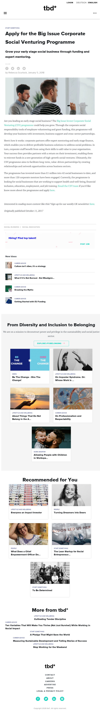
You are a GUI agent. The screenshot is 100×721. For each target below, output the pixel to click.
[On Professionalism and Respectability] (72, 399)
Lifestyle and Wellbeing (24, 275)
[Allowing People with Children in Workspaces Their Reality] (51, 437)
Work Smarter (39, 452)
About (50, 678)
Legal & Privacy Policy (50, 691)
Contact (50, 675)
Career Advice (20, 263)
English (92, 3)
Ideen (14, 374)
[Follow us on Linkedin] (54, 700)
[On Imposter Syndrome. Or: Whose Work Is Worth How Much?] (72, 360)
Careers (50, 681)
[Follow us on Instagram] (62, 700)
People (57, 509)
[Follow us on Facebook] (38, 700)
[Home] (50, 8)
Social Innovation (31, 227)
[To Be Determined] (50, 573)
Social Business (11, 227)
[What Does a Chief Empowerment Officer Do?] (28, 534)
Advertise (50, 685)
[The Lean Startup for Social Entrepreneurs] (71, 534)
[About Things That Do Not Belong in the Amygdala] (29, 399)
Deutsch (81, 3)
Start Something (12, 28)
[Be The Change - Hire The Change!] (29, 360)
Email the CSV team (68, 185)
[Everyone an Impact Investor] (28, 495)
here (52, 190)
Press (50, 688)
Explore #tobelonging (49, 343)
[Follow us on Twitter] (46, 700)
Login (70, 3)
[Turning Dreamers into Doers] (71, 495)
